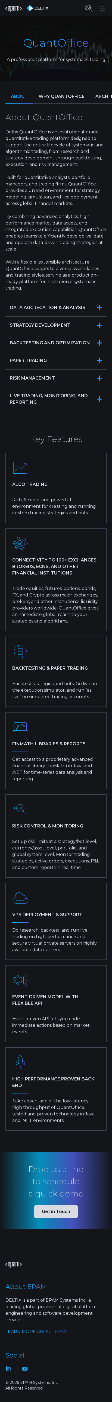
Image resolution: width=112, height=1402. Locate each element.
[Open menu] (102, 8)
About (19, 96)
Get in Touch (56, 1211)
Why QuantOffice (62, 96)
